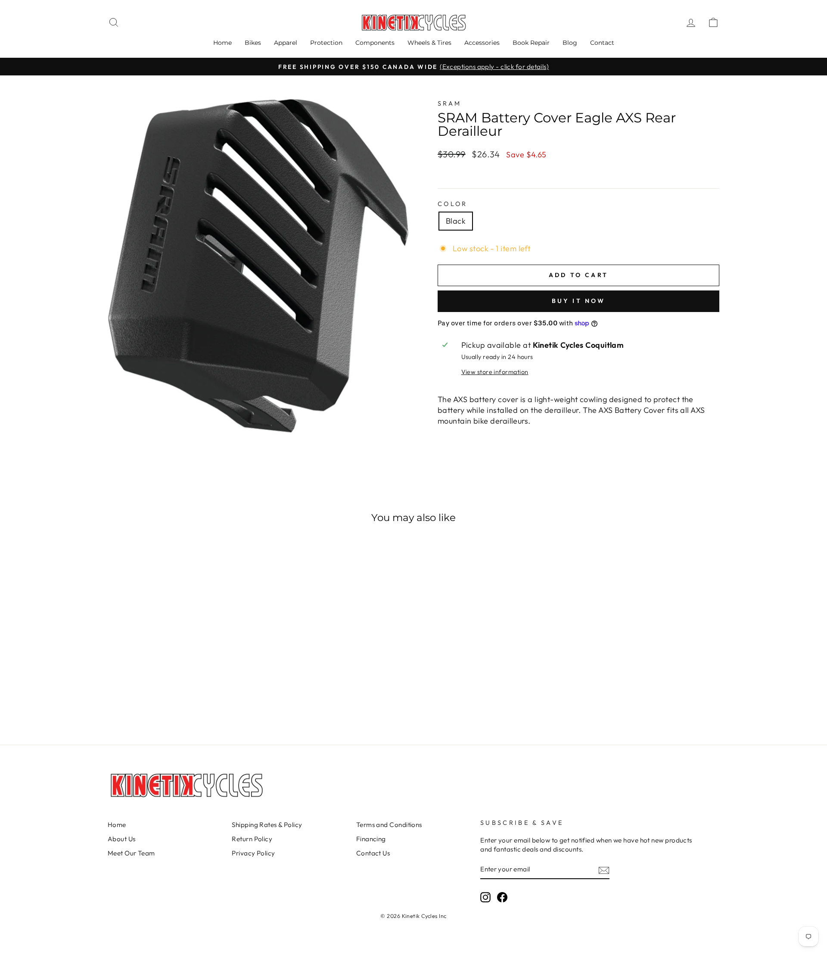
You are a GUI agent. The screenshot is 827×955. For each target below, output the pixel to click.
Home (222, 43)
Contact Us (373, 853)
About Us (122, 839)
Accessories (482, 43)
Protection (326, 43)
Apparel (285, 43)
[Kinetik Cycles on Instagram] (485, 897)
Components (375, 43)
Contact (602, 43)
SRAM (449, 103)
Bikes (253, 43)
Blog (570, 43)
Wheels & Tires (429, 43)
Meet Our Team (131, 853)
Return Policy (252, 839)
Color (453, 204)
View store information (495, 372)
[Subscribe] (603, 870)
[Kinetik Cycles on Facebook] (502, 897)
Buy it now (579, 301)
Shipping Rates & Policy (267, 825)
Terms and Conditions (389, 825)
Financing (371, 839)
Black (456, 221)
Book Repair (531, 43)
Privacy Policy (253, 853)
